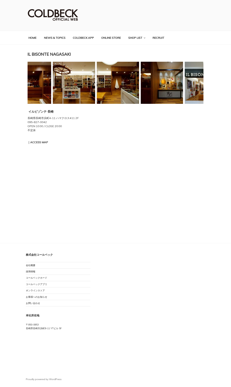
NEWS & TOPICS (54, 37)
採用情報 (30, 271)
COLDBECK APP (83, 37)
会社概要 (30, 265)
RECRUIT (158, 37)
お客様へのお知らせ (36, 296)
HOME (32, 37)
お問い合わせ (33, 303)
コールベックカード (36, 277)
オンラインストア (35, 290)
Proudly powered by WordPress (44, 379)
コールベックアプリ (36, 284)
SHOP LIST (135, 37)
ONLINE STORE (111, 37)
